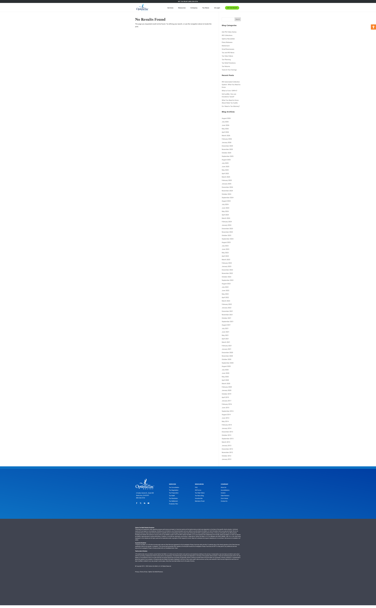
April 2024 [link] (225, 215)
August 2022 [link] (226, 284)
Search (238, 19)
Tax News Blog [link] (199, 495)
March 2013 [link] (226, 442)
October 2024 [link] (226, 194)
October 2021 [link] (226, 318)
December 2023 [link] (227, 229)
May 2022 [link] (225, 294)
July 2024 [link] (225, 204)
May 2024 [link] (225, 211)
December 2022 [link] (227, 270)
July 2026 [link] (225, 122)
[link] (373, 27)
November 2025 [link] (227, 149)
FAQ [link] (196, 487)
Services (170, 8)
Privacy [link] (137, 571)
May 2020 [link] (225, 377)
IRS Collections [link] (227, 35)
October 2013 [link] (226, 435)
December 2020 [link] (227, 352)
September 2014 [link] (227, 411)
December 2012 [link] (227, 449)
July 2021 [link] (225, 328)
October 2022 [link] (226, 277)
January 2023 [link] (226, 266)
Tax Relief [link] (172, 495)
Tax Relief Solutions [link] (229, 63)
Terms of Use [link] (143, 571)
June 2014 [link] (225, 418)
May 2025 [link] (225, 170)
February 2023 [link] (227, 263)
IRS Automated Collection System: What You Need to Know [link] (231, 84)
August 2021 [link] (226, 325)
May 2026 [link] (225, 129)
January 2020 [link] (226, 390)
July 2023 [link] (225, 246)
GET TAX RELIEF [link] (232, 8)
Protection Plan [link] (173, 504)
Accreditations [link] (225, 490)
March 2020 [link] (226, 383)
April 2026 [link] (225, 132)
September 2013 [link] (227, 439)
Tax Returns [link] (226, 66)
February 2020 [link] (227, 387)
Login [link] (218, 8)
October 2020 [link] (226, 359)
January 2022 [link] (226, 308)
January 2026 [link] (226, 142)
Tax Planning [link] (226, 59)
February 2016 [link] (227, 404)
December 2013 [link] (227, 432)
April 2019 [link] (225, 397)
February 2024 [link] (227, 222)
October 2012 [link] (226, 456)
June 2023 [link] (225, 249)
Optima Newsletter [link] (228, 39)
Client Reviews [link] (225, 495)
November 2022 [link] (227, 273)
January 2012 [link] (226, 459)
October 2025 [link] (226, 153)
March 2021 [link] (226, 342)
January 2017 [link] (226, 401)
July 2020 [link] (225, 370)
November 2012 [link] (227, 452)
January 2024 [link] (226, 225)
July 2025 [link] (225, 163)
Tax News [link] (205, 8)
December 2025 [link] (227, 146)
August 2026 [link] (226, 118)
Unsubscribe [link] (198, 498)
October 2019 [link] (226, 394)
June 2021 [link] (225, 332)
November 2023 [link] (227, 232)
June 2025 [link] (225, 166)
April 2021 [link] (225, 339)
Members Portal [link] (199, 501)
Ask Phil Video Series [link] (229, 32)
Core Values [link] (224, 498)
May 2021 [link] (225, 335)
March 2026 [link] (226, 135)
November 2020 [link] (227, 356)
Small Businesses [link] (228, 49)
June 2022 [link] (225, 290)
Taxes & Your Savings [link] (229, 70)
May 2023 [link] (225, 253)
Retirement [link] (226, 46)
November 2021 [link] (227, 315)
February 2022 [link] (227, 304)
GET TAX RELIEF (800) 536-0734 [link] (188, 1)
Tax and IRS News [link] (228, 53)
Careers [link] (223, 493)
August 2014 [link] (226, 414)
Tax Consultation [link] (174, 487)
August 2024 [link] (226, 201)
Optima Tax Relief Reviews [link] (155, 571)
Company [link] (193, 8)
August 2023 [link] (226, 242)
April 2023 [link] (225, 256)
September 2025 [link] (227, 156)
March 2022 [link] (226, 301)
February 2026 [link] (227, 139)
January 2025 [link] (226, 184)
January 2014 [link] (226, 428)
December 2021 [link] (227, 311)
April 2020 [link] (225, 380)
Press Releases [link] (227, 42)
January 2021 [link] (226, 349)
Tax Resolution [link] (173, 498)
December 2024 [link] (227, 187)
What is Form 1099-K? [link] (229, 91)
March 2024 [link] (226, 218)
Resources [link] (182, 8)
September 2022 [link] (227, 280)
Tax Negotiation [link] (173, 490)
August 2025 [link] (226, 160)
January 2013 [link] (226, 445)
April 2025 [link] (225, 173)
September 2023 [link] (227, 239)
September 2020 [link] (227, 363)
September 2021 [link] (227, 321)
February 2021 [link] (227, 346)
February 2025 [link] (227, 180)
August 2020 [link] (226, 366)
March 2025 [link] (226, 177)
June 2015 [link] (225, 408)
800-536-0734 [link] (140, 498)
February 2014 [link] (227, 425)
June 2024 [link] (225, 208)
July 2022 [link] (225, 287)
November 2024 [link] (227, 191)
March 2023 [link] (226, 260)
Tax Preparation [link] (174, 493)
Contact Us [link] (224, 501)
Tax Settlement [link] (173, 501)
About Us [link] (223, 487)
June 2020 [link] (225, 373)
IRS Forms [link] (198, 490)
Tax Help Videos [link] (227, 56)
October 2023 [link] (226, 235)
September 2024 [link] (227, 197)
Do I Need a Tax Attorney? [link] (231, 106)
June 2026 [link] (225, 125)
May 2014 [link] (225, 421)
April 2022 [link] (225, 297)
